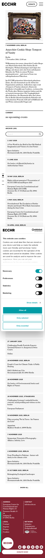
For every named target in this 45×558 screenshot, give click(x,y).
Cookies (6, 532)
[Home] (9, 4)
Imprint (6, 527)
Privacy (6, 529)
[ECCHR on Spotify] (41, 547)
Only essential (22, 326)
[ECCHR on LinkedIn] (37, 547)
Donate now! (22, 552)
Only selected (22, 318)
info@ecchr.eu (30, 504)
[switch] (38, 278)
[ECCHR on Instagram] (28, 547)
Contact (6, 524)
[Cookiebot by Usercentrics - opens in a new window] (32, 230)
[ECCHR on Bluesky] (19, 547)
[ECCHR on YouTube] (32, 547)
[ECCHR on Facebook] (24, 547)
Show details (32, 303)
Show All (24, 487)
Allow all (22, 310)
